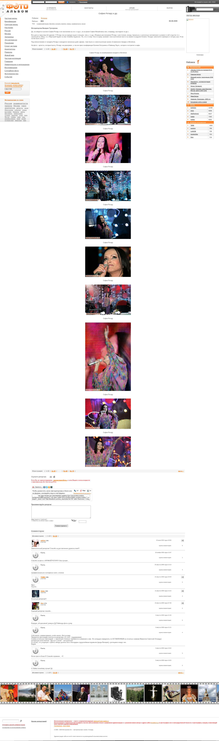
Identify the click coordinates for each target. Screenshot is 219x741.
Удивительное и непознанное (17, 65)
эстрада (58, 24)
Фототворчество (11, 74)
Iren (42, 603)
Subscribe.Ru (15, 83)
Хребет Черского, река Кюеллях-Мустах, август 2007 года (201, 89)
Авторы (192, 105)
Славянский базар (43, 24)
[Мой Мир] (51, 487)
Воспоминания (11, 68)
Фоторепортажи (195, 67)
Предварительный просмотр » (82, 493)
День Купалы (195, 93)
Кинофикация (10, 21)
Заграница (9, 37)
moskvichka (194, 134)
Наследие (9, 28)
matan (192, 116)
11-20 (53, 49)
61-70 (72, 49)
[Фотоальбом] (17, 9)
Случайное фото (12, 71)
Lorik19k (193, 131)
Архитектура (10, 49)
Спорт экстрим (11, 46)
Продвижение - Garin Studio (62, 726)
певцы (69, 24)
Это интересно (11, 40)
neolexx (193, 128)
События (8, 77)
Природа (8, 52)
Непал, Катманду (196, 86)
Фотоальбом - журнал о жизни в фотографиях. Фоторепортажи (14, 85)
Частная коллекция (13, 58)
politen (193, 119)
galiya (43, 540)
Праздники (9, 43)
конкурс (63, 24)
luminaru (193, 108)
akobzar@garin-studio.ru (101, 721)
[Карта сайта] (3, 11)
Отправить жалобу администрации (13, 725)
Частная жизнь (11, 18)
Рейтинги (190, 62)
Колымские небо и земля (199, 102)
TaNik (192, 125)
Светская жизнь (11, 25)
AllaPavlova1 (195, 113)
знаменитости (76, 24)
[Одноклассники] (49, 487)
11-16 (55, 536)
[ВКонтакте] (44, 487)
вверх (181, 471)
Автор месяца (193, 15)
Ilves (192, 137)
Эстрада (44, 18)
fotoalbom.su (155, 722)
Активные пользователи (198, 122)
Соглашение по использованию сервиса (14, 727)
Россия (8, 31)
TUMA (43, 577)
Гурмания (9, 61)
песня (83, 24)
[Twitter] (47, 487)
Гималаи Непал (196, 74)
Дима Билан (194, 96)
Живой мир (9, 55)
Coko (43, 591)
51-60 (65, 49)
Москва (8, 34)
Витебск (52, 24)
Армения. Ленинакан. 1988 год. (201, 99)
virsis (192, 110)
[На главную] (3, 5)
